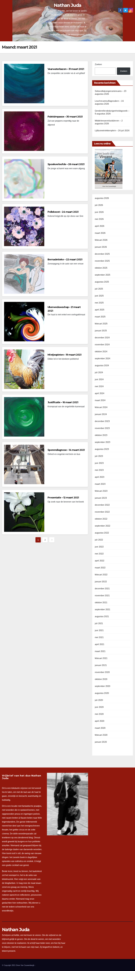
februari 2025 (101, 324)
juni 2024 (99, 379)
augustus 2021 (102, 616)
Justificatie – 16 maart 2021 (63, 402)
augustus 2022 (102, 533)
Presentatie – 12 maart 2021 (63, 497)
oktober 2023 (101, 435)
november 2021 (102, 595)
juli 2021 (99, 623)
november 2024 (102, 344)
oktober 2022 (101, 519)
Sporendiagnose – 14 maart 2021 (66, 450)
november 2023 (102, 428)
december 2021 (102, 588)
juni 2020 (99, 707)
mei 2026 (99, 219)
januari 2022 (101, 581)
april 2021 (99, 644)
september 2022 (102, 526)
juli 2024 (99, 372)
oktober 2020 (101, 679)
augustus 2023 (102, 449)
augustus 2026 (102, 198)
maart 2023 (100, 484)
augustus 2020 (102, 693)
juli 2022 (99, 540)
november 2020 (102, 672)
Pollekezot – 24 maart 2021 (63, 211)
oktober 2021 (101, 602)
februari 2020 (101, 735)
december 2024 (102, 337)
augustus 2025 (102, 282)
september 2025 (102, 275)
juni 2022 (99, 547)
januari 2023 (101, 498)
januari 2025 (101, 330)
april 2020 (99, 721)
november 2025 (102, 261)
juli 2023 (99, 456)
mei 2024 (99, 386)
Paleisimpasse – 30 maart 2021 (65, 116)
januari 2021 (101, 665)
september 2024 (102, 358)
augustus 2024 (102, 365)
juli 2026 (99, 205)
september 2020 (102, 686)
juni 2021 (99, 630)
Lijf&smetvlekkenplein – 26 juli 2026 (112, 130)
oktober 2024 (101, 351)
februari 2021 (101, 658)
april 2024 (99, 393)
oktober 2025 (101, 268)
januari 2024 (101, 414)
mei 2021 (99, 637)
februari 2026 (101, 240)
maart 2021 (100, 651)
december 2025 (102, 254)
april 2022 (99, 561)
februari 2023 (101, 491)
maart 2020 (100, 728)
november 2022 (102, 512)
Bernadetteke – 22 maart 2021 (65, 259)
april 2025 (99, 310)
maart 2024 (100, 400)
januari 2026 (101, 247)
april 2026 (99, 226)
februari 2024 (101, 407)
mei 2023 (99, 470)
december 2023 (102, 421)
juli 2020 (99, 700)
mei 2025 (99, 303)
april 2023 (99, 477)
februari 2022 (101, 574)
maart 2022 (100, 568)
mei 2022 (99, 554)
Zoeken (98, 64)
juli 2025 (99, 289)
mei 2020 (99, 714)
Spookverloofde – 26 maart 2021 (66, 164)
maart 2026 (100, 233)
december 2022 (102, 505)
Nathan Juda (67, 5)
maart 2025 (100, 317)
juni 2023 (99, 463)
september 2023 (102, 442)
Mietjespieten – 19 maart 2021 (64, 354)
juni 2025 (99, 296)
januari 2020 (101, 742)
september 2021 (102, 609)
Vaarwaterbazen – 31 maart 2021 (66, 69)
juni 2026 (99, 212)
